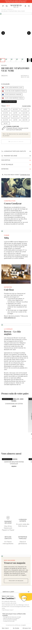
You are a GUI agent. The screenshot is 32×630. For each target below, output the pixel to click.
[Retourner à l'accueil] (16, 6)
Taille (3, 106)
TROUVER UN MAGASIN (16, 580)
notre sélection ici (10, 317)
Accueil (3, 9)
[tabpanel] (16, 14)
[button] (3, 33)
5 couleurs (5, 84)
